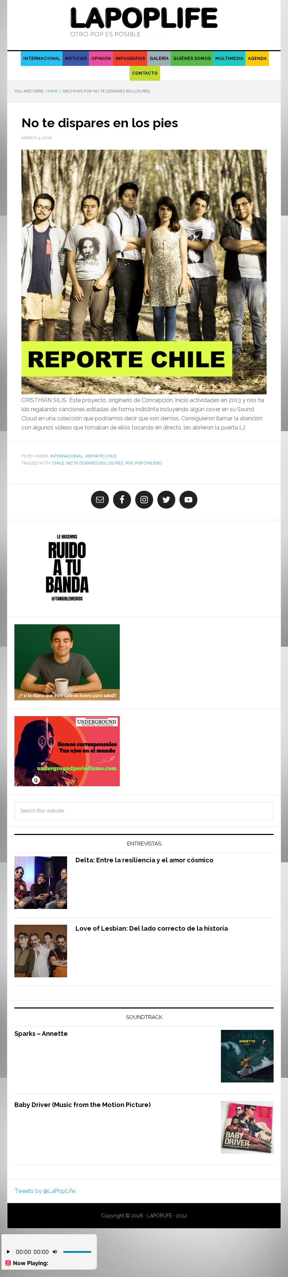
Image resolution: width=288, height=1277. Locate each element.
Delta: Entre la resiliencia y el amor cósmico (145, 860)
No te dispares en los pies (99, 122)
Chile (58, 463)
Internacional (66, 456)
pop (129, 463)
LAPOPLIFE (144, 22)
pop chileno (148, 463)
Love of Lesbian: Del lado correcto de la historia (152, 928)
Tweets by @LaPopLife (44, 1191)
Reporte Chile (101, 456)
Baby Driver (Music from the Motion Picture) (82, 1104)
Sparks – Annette (41, 1033)
